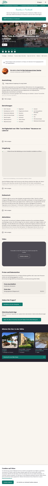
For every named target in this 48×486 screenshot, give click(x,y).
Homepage (4, 55)
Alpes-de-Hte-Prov (31, 55)
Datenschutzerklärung (7, 478)
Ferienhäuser (10, 55)
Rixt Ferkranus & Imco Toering (32, 70)
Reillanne (38, 55)
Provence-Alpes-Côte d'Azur (20, 55)
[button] (24, 164)
